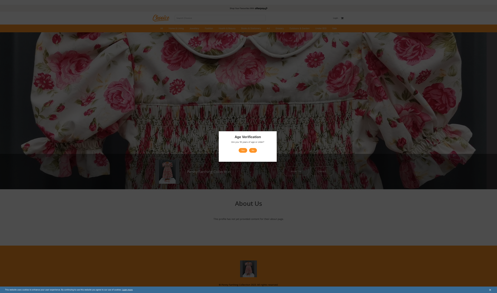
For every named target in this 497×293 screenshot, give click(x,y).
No (253, 150)
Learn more (127, 289)
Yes (243, 150)
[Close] (490, 290)
